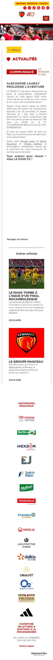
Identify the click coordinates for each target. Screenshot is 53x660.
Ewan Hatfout (34, 144)
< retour (14, 49)
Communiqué (22, 72)
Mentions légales (26, 646)
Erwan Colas (28, 141)
